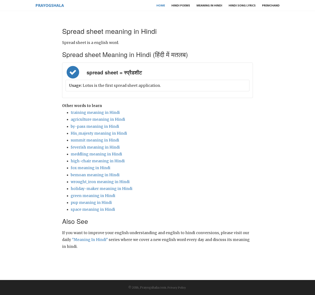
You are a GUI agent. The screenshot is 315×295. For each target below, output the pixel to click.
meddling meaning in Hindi (96, 154)
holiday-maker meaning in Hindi (101, 188)
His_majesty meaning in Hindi (99, 133)
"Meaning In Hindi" (90, 239)
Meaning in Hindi (209, 5)
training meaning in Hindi (95, 112)
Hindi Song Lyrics (242, 5)
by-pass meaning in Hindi (95, 126)
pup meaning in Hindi (91, 202)
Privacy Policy (176, 287)
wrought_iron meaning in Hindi (100, 181)
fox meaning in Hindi (90, 168)
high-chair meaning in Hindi (98, 161)
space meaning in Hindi (93, 209)
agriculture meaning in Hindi (98, 119)
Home (160, 5)
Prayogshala (49, 5)
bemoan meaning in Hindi (95, 175)
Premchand (271, 5)
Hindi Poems (180, 5)
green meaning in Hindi (93, 195)
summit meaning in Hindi (95, 140)
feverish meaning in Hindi (95, 147)
